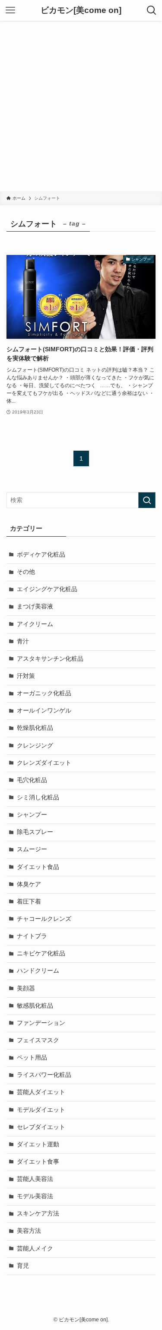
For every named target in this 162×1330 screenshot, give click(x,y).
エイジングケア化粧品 (47, 589)
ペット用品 (32, 1057)
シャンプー (32, 814)
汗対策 (26, 676)
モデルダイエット (41, 1110)
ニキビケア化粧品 (41, 953)
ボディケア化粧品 (41, 554)
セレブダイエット (41, 1127)
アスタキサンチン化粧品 (50, 658)
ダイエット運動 (38, 1144)
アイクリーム (35, 624)
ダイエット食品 (38, 867)
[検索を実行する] (147, 500)
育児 (23, 1266)
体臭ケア (29, 884)
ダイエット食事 (38, 1161)
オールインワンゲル (44, 710)
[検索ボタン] (151, 10)
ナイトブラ (32, 936)
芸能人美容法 (35, 1179)
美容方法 (29, 1231)
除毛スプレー (35, 832)
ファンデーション (41, 1023)
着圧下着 (29, 901)
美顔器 (26, 988)
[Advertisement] (81, 106)
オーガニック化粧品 (44, 693)
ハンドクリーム (38, 970)
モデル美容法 (35, 1196)
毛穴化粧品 (32, 780)
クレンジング (35, 745)
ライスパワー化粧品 (44, 1075)
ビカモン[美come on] (81, 10)
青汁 (23, 641)
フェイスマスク (38, 1040)
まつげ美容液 (35, 606)
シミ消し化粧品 (38, 797)
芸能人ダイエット (41, 1092)
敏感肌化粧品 (35, 1005)
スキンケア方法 (38, 1213)
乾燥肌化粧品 (35, 728)
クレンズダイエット (44, 763)
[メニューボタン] (10, 10)
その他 (26, 572)
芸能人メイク (35, 1248)
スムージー (32, 849)
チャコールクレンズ (44, 919)
